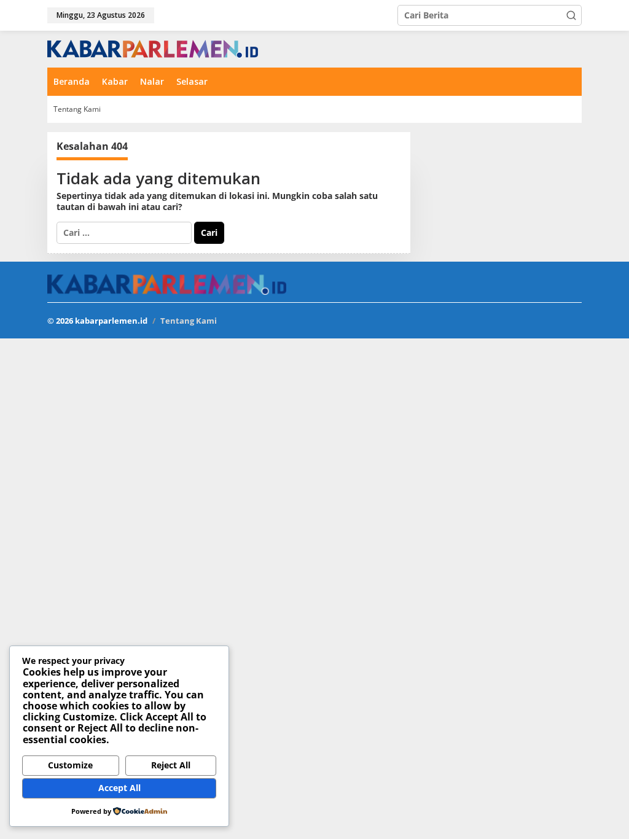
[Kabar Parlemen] (152, 48)
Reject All (170, 765)
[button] (571, 15)
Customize (70, 765)
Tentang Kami (188, 320)
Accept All (119, 788)
